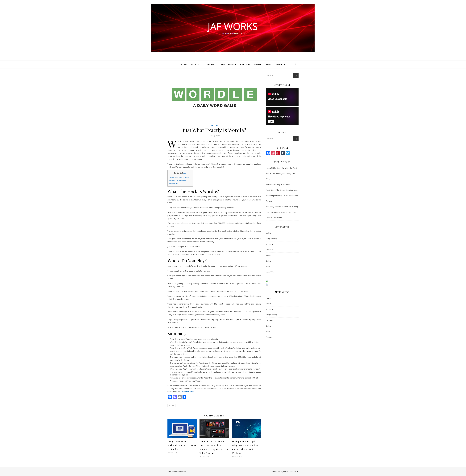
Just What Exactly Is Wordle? (278, 184)
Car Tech (245, 64)
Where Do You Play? (177, 180)
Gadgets (280, 64)
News (268, 64)
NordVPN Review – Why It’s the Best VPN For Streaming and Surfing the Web (281, 173)
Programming (228, 64)
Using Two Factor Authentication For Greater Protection (181, 445)
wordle (171, 405)
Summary (173, 183)
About (274, 471)
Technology (210, 64)
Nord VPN (270, 272)
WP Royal (182, 471)
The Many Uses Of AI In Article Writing (282, 206)
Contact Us (292, 471)
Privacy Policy (283, 471)
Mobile (195, 64)
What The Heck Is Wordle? (180, 177)
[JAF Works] (233, 28)
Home (184, 64)
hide (184, 173)
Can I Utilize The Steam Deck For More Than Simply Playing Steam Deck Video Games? (282, 195)
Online (257, 64)
